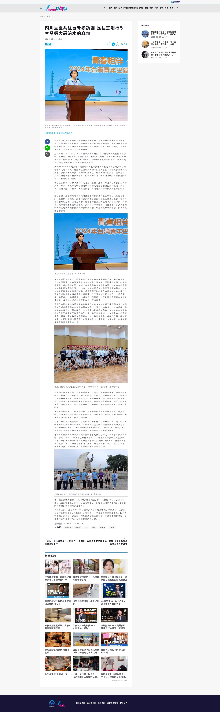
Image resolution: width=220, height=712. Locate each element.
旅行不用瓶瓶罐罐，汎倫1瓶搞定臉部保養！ (57, 626)
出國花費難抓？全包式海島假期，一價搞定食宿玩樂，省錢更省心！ (86, 651)
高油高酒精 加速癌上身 (56, 674)
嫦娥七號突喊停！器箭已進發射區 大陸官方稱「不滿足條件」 (163, 34)
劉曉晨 (102, 527)
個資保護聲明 (112, 703)
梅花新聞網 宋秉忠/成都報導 (59, 133)
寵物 (146, 8)
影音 (171, 8)
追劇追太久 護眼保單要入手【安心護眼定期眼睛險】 (114, 675)
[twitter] (47, 148)
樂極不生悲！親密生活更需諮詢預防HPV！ (58, 602)
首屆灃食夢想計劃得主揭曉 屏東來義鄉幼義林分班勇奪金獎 (107, 542)
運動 (131, 8)
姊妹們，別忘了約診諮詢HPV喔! (113, 651)
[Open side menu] (41, 8)
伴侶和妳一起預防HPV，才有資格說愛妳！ (85, 626)
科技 (156, 8)
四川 (86, 527)
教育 (111, 8)
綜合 (166, 8)
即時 (105, 8)
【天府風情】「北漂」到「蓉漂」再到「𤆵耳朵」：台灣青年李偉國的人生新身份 (163, 44)
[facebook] (47, 141)
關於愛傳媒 (80, 703)
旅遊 (136, 8)
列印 (126, 44)
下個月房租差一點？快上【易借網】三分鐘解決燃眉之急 (86, 675)
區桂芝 (78, 527)
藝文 (116, 8)
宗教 (126, 8)
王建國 (111, 527)
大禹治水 (68, 527)
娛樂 (141, 8)
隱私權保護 (91, 703)
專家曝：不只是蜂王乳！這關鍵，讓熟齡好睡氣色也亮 (114, 578)
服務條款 (101, 703)
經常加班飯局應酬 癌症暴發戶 (57, 651)
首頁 (42, 17)
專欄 (161, 8)
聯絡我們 (123, 703)
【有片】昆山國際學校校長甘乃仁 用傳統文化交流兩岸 (65, 542)
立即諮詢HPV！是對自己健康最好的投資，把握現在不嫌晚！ (114, 627)
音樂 (121, 8)
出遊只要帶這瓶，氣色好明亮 (86, 602)
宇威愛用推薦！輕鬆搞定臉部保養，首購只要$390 (58, 578)
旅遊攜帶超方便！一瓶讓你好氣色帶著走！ (86, 578)
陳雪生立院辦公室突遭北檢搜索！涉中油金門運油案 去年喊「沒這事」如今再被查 (163, 55)
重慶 (94, 527)
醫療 (151, 8)
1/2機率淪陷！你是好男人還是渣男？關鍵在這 (113, 602)
